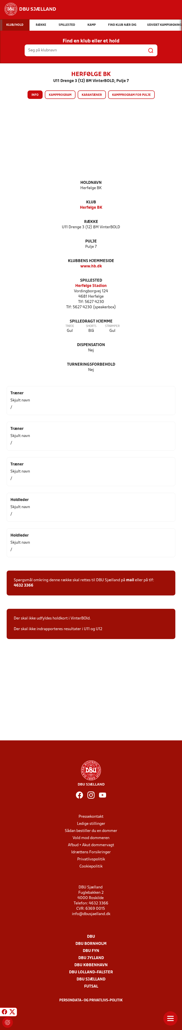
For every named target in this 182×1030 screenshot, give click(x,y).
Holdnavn (91, 183)
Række (91, 222)
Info (35, 95)
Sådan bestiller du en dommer (91, 831)
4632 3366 (23, 585)
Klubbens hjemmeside (91, 261)
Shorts (91, 326)
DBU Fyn (91, 951)
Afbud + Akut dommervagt (91, 845)
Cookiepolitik (91, 866)
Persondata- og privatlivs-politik (91, 1000)
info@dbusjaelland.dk (91, 914)
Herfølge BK (91, 208)
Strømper (112, 326)
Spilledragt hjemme (91, 321)
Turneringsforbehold (91, 365)
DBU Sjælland (91, 979)
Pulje (91, 241)
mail (130, 580)
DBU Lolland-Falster (91, 972)
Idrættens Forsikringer (91, 852)
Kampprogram (60, 95)
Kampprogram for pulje (131, 95)
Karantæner (92, 95)
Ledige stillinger (91, 824)
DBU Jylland (91, 958)
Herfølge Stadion (91, 286)
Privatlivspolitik (91, 859)
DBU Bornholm (91, 944)
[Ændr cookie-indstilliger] (7, 1022)
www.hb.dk (91, 266)
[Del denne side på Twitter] (12, 1012)
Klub (91, 202)
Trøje (69, 326)
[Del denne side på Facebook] (4, 1012)
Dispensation (91, 345)
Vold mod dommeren (91, 838)
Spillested (91, 281)
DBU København (91, 965)
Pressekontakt (91, 817)
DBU (91, 937)
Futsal (91, 986)
